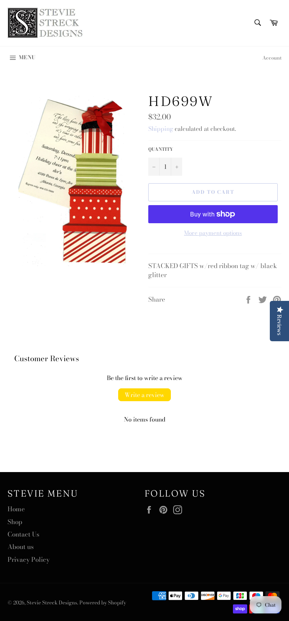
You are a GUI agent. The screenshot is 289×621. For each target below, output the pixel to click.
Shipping (160, 128)
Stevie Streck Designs (52, 602)
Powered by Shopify (102, 602)
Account (271, 57)
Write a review (144, 394)
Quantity (160, 149)
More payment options (213, 233)
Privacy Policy (29, 559)
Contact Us (24, 534)
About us (21, 547)
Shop (15, 522)
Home (16, 509)
